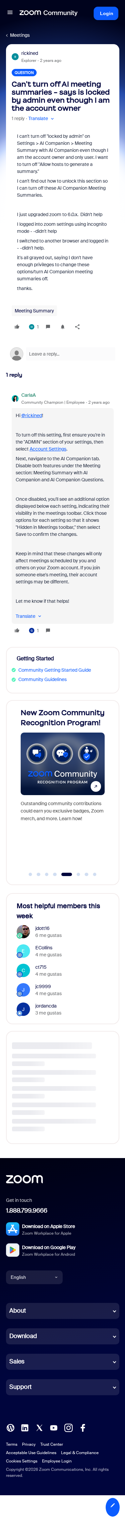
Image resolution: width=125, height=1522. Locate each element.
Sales (16, 1361)
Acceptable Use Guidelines (31, 1452)
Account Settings (48, 449)
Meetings (20, 35)
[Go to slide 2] (39, 874)
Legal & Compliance (80, 1452)
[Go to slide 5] (63, 874)
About (17, 1311)
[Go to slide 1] (30, 874)
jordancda (46, 1006)
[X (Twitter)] (39, 1427)
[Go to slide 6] (74, 874)
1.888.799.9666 (26, 1211)
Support (20, 1387)
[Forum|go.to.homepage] (48, 13)
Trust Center (51, 1444)
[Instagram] (68, 1427)
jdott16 (42, 928)
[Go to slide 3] (47, 874)
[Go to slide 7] (87, 874)
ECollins (43, 948)
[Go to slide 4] (55, 874)
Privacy (29, 1444)
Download (23, 1336)
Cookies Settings (21, 1461)
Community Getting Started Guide (54, 670)
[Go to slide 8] (95, 874)
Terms (11, 1444)
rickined (29, 53)
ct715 (41, 967)
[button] (10, 13)
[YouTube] (53, 1427)
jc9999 (43, 986)
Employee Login (57, 1461)
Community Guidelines (42, 679)
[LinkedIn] (24, 1427)
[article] (63, 514)
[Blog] (10, 1427)
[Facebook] (82, 1427)
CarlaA (28, 395)
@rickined (31, 415)
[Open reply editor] (62, 354)
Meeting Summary (34, 311)
